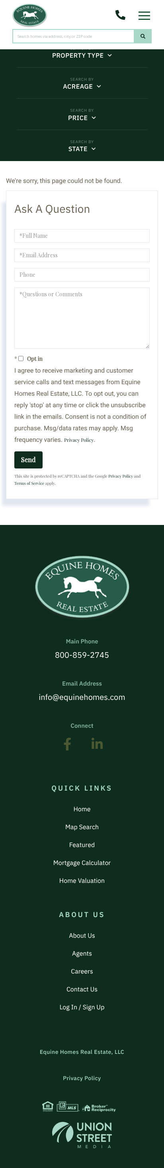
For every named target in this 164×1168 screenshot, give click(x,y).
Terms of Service (29, 483)
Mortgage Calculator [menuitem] (82, 863)
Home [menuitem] (81, 809)
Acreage (78, 87)
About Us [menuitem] (82, 936)
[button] (143, 36)
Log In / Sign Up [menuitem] (82, 1007)
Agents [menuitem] (82, 954)
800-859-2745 (82, 649)
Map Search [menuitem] (82, 827)
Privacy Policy (79, 440)
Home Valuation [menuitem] (82, 881)
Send (28, 459)
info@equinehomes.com (82, 691)
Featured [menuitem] (82, 845)
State (78, 149)
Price (78, 118)
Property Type (77, 56)
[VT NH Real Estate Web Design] (82, 1135)
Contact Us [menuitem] (82, 989)
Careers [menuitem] (82, 972)
